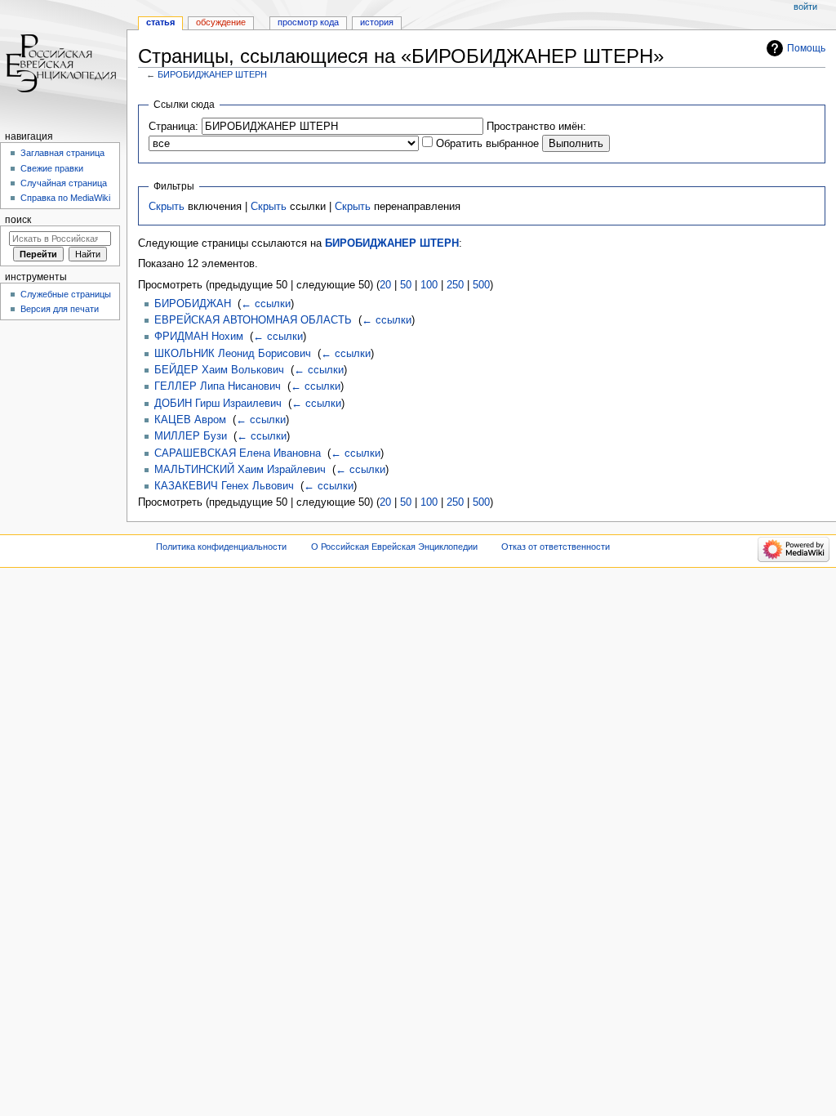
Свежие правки (51, 168)
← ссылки (266, 304)
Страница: (173, 126)
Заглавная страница (62, 153)
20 (385, 285)
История (377, 22)
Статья (160, 22)
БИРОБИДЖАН (192, 304)
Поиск (18, 220)
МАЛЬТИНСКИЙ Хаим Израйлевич (240, 469)
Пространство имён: (536, 126)
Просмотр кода (308, 22)
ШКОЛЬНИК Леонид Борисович (232, 353)
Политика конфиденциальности (221, 546)
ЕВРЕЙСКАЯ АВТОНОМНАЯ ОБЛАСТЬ (253, 320)
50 (405, 285)
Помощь (806, 48)
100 (429, 285)
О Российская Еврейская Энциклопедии (394, 546)
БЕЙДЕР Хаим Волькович (219, 370)
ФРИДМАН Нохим (198, 336)
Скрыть (167, 206)
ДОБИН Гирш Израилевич (218, 403)
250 (455, 285)
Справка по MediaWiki (65, 198)
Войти (805, 6)
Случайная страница (63, 183)
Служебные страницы (65, 294)
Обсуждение (221, 22)
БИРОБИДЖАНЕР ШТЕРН (212, 74)
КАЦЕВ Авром (190, 420)
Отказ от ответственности (555, 546)
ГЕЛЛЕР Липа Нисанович (217, 386)
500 (481, 285)
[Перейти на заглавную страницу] (63, 63)
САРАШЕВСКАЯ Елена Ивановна (237, 453)
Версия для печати (59, 309)
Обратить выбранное (487, 144)
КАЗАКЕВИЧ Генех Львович (224, 486)
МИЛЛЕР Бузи (190, 436)
